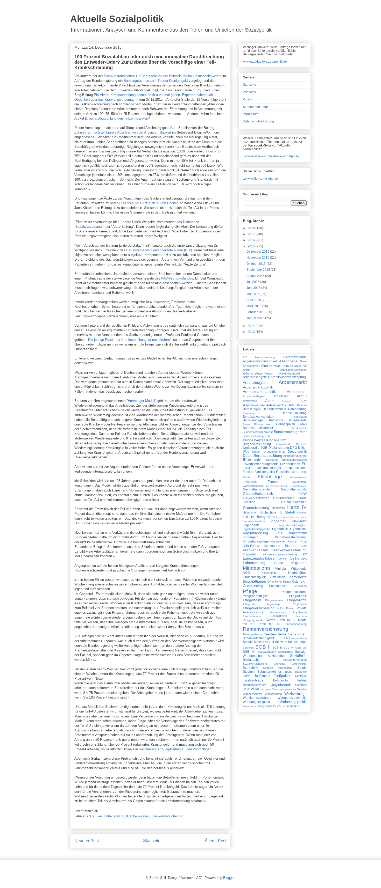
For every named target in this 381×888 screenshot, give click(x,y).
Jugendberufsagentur (256, 529)
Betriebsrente (297, 420)
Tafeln (246, 675)
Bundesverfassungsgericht (264, 440)
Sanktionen (297, 634)
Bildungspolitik (285, 424)
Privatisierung (278, 612)
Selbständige (297, 642)
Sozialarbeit (285, 651)
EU (304, 464)
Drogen (256, 451)
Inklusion (249, 517)
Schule (248, 642)
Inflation (302, 512)
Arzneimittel (250, 400)
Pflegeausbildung (294, 592)
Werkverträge (295, 694)
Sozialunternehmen (295, 659)
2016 (252, 240)
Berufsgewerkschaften (258, 417)
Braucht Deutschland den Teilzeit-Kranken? (117, 118)
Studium (249, 671)
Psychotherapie (252, 616)
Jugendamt (251, 525)
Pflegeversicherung (258, 608)
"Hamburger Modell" (141, 401)
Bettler (247, 424)
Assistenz (287, 401)
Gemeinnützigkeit (276, 486)
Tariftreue (301, 675)
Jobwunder (299, 521)
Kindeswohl (278, 541)
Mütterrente (299, 568)
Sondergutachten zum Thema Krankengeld (156, 81)
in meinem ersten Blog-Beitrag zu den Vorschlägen (173, 749)
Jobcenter (278, 521)
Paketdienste (278, 586)
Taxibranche (280, 680)
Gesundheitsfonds (294, 489)
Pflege (250, 591)
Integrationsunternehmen (291, 517)
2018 (252, 228)
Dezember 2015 (258, 251)
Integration (266, 517)
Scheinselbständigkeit (258, 638)
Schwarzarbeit (264, 642)
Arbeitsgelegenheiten (258, 373)
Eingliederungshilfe (295, 455)
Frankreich (250, 481)
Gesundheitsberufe (256, 489)
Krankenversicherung (167, 816)
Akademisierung (265, 357)
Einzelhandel (252, 459)
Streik (302, 667)
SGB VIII (301, 647)
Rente (271, 620)
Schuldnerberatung (295, 638)
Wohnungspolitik (293, 702)
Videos (248, 99)
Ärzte (90, 816)
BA (284, 405)
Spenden (279, 663)
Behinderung (297, 409)
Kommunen (272, 546)
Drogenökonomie (274, 451)
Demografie (251, 448)
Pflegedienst (298, 596)
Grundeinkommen (294, 502)
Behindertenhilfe (274, 409)
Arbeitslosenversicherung (289, 377)
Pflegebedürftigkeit (256, 596)
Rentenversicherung (265, 629)
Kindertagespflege (256, 541)
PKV (280, 608)
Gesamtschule (298, 486)
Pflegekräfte (297, 600)
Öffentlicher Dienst (279, 581)
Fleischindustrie (287, 472)
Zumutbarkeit (291, 706)
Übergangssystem (254, 684)
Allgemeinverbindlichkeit (260, 361)
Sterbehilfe (250, 668)
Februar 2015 (256, 312)
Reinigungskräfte (253, 620)
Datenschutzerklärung (258, 121)
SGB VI (289, 647)
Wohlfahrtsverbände (257, 698)
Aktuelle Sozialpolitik (117, 18)
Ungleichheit (281, 684)
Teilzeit (302, 680)
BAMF (292, 405)
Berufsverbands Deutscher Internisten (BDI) (159, 250)
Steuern (268, 667)
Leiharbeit (298, 558)
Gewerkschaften (256, 498)
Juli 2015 (253, 282)
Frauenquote (299, 481)
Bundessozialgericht (290, 432)
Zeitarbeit (248, 706)
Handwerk (278, 507)
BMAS (303, 424)
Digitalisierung (279, 448)
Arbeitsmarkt (293, 382)
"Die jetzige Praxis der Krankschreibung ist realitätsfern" (129, 340)
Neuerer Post (86, 841)
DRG (293, 448)
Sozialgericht (277, 656)
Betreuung (300, 416)
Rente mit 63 (287, 620)
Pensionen (300, 586)
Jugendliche (298, 529)
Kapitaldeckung (255, 533)
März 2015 (254, 306)
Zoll (279, 706)
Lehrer (283, 558)
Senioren (248, 647)
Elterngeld (272, 459)
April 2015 (254, 300)
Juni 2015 (253, 288)
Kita (303, 541)
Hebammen (250, 512)
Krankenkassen (138, 816)
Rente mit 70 (268, 624)
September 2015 (258, 269)
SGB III (278, 647)
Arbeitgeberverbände (293, 369)
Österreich (299, 581)
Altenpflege (288, 361)
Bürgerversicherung (257, 444)
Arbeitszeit (281, 396)
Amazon (287, 366)
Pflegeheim (252, 600)
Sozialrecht (251, 660)
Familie (248, 472)
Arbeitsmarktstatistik (259, 392)
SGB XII (249, 652)
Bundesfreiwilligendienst (258, 432)
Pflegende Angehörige (261, 604)
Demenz (301, 444)
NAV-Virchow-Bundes (177, 278)
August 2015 (255, 276)
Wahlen (302, 689)
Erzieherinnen (290, 464)
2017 (252, 234)
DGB (263, 448)
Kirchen (292, 541)
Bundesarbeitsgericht (258, 428)
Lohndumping (254, 563)
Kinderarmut (298, 533)
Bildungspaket (263, 424)
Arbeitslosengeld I (293, 373)
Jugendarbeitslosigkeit (293, 525)
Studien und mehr (255, 107)
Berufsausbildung (294, 413)
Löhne (278, 563)
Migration (299, 563)
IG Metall (287, 512)
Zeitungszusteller (265, 706)
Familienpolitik (265, 472)
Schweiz (281, 642)
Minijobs (281, 568)
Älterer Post (215, 841)
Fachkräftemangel (268, 468)
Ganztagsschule (253, 485)
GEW (303, 494)
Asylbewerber (254, 405)
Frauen (273, 482)
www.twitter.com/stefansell (261, 178)
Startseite (151, 841)
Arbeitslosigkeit (255, 382)
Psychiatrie (300, 612)
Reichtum (301, 616)
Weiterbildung (273, 693)
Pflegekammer (274, 600)
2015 (252, 246)
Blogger (228, 878)
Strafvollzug (285, 667)
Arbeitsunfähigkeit (254, 396)
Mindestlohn (256, 568)
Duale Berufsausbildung (262, 455)
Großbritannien (283, 498)
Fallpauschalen (296, 468)
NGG (246, 573)
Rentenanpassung (295, 624)
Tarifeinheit (262, 676)
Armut (302, 396)
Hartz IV (297, 507)
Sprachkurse (299, 663)
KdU (279, 533)
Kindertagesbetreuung (291, 537)
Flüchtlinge (270, 476)
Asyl (304, 401)
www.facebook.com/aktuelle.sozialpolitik (271, 156)
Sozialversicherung (255, 663)
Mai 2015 (253, 294)
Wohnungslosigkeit (256, 702)
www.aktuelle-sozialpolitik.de (266, 61)
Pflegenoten (299, 604)
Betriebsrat (276, 420)
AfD (245, 357)
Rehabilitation (278, 616)
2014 (252, 326)
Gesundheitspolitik (110, 816)
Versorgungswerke (284, 689)
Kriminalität (249, 554)
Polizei (290, 608)
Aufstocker (273, 405)
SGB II (263, 647)
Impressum (250, 114)
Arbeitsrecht (297, 392)
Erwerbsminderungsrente (261, 464)
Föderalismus (298, 477)
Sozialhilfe (298, 656)
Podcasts (249, 92)
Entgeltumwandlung (294, 459)
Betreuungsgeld (254, 420)
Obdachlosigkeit (254, 577)
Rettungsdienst (252, 634)
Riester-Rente (275, 634)
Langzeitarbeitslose (259, 558)
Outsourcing (253, 586)
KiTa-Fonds (251, 546)
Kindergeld (250, 537)
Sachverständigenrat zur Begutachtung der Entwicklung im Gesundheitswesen (162, 76)
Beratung (248, 413)
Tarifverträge (253, 680)
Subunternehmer (269, 671)
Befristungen (252, 409)
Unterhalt (301, 684)
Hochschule (267, 512)
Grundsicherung (256, 507)
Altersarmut (270, 366)
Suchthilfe (300, 671)
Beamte (302, 405)
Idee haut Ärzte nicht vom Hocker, (153, 203)
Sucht (288, 671)
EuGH (247, 468)
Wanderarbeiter (252, 693)
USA (246, 689)
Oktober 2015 (256, 264)
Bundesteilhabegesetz (257, 436)
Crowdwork (283, 444)
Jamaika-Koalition (254, 521)
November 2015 (258, 257)
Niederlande (269, 572)
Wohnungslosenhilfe (292, 698)
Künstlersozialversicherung (280, 554)
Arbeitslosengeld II (256, 377)
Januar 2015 (255, 318)
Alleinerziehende (295, 357)
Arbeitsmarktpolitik (258, 387)
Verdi (255, 689)
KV (305, 554)
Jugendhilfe (279, 529)
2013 (252, 332)
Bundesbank (299, 428)
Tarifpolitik (282, 675)
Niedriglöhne (297, 573)
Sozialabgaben (267, 651)
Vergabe (265, 689)
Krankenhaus (296, 546)
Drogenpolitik (297, 451)
